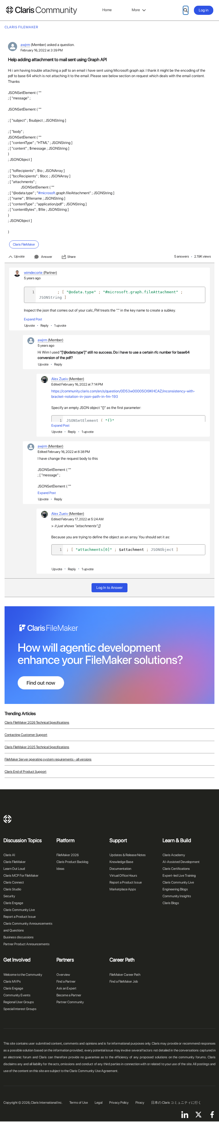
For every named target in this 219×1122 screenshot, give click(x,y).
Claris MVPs (12, 981)
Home (107, 10)
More (136, 10)
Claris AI (9, 855)
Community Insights (177, 896)
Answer (46, 257)
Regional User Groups (18, 1002)
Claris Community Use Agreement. (93, 1071)
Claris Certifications (176, 869)
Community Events (17, 995)
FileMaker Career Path (125, 975)
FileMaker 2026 (67, 855)
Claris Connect (13, 882)
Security (9, 896)
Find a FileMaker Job (124, 981)
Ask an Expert (66, 988)
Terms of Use (78, 1103)
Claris (7, 819)
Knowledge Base (121, 862)
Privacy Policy (119, 1103)
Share (71, 257)
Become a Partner (68, 995)
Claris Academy (174, 855)
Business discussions (18, 937)
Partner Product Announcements (26, 944)
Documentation (120, 869)
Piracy (139, 1103)
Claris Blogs (171, 903)
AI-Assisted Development (181, 862)
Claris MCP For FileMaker (20, 876)
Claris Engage (13, 903)
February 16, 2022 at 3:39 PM (42, 50)
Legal (98, 1103)
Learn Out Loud (14, 869)
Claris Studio (12, 889)
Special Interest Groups (19, 1009)
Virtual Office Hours (123, 876)
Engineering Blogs (175, 889)
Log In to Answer (109, 587)
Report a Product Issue (19, 917)
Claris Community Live (19, 910)
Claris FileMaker (14, 862)
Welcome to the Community (22, 975)
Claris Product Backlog (72, 862)
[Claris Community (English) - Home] (41, 10)
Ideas (60, 869)
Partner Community (70, 1002)
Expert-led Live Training (179, 876)
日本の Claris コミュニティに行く (176, 1103)
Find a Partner (66, 981)
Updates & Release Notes (128, 855)
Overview (63, 975)
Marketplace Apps (123, 889)
